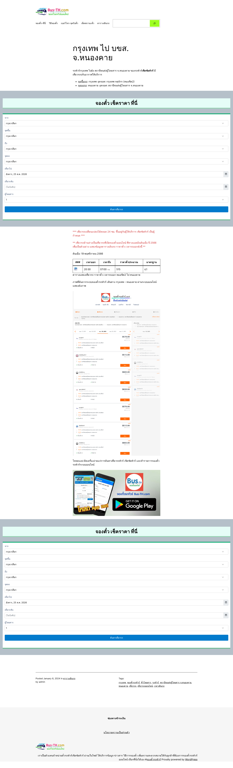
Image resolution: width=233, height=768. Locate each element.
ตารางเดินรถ (69, 678)
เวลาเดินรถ (159, 686)
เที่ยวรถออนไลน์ (145, 686)
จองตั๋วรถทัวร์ (133, 682)
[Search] (154, 23)
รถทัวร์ (155, 682)
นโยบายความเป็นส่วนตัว (117, 732)
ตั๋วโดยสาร (146, 682)
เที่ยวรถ (132, 686)
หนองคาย (123, 686)
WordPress (191, 759)
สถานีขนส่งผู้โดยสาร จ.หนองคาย (175, 682)
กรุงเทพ (122, 682)
